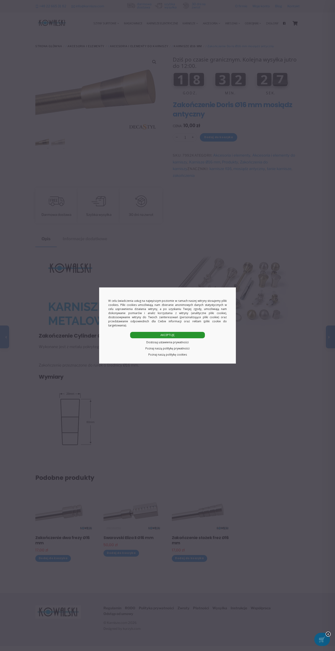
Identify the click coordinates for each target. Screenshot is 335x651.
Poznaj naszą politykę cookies (167, 354)
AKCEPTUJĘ (167, 335)
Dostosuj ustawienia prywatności (167, 342)
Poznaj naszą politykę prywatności (167, 348)
